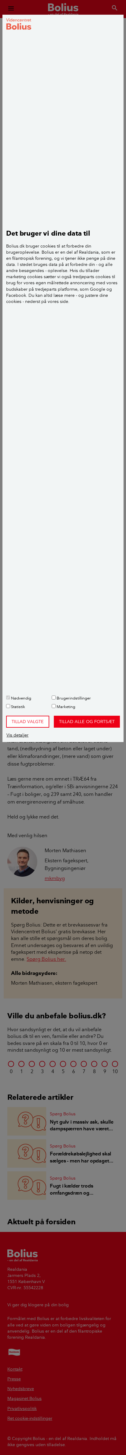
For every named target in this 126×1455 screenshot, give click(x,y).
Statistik (17, 706)
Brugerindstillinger (73, 698)
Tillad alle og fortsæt (87, 721)
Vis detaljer (17, 735)
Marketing (65, 706)
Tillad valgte (28, 721)
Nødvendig (20, 698)
